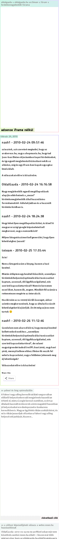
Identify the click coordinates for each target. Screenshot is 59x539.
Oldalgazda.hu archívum (26, 2)
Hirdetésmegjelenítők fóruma (15, 5)
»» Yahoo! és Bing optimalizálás (17, 390)
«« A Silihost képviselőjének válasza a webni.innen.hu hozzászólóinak (27, 526)
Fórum (44, 2)
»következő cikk (49, 518)
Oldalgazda (7, 2)
